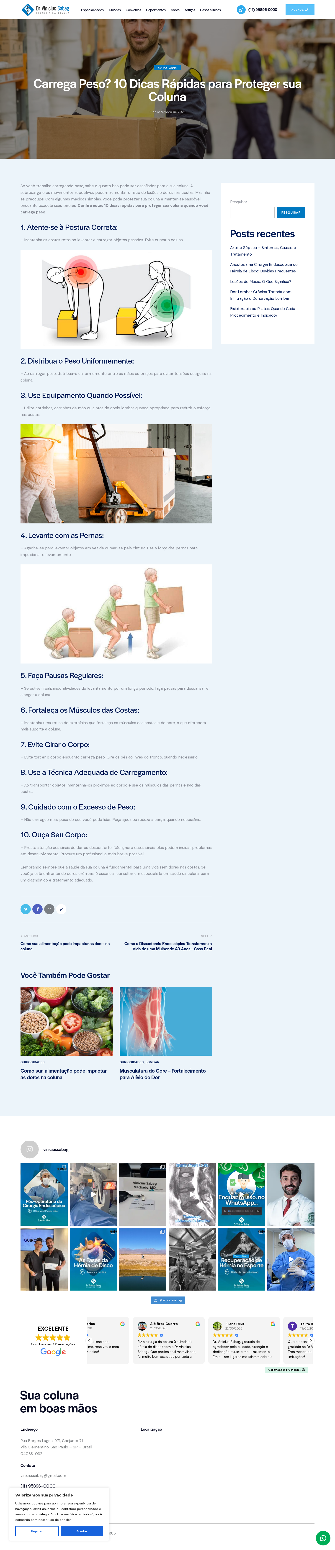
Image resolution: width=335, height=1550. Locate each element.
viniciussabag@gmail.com (43, 1475)
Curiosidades (167, 67)
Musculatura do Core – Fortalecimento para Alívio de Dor (163, 1074)
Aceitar (81, 1531)
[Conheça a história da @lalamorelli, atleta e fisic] (241, 1259)
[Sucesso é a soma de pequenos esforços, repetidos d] (192, 1259)
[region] (59, 1514)
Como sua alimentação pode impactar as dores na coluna (64, 1074)
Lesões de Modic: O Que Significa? (260, 281)
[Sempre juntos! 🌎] (142, 1259)
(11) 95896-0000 (38, 1486)
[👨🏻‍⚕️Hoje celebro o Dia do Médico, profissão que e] (290, 1194)
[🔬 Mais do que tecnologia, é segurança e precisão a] (93, 1194)
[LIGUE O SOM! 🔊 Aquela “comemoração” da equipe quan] (290, 1259)
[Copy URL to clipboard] (61, 909)
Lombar (153, 1062)
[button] (310, 1340)
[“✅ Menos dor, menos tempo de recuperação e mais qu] (192, 1194)
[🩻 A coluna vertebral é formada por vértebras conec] (93, 1259)
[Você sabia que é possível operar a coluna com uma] (44, 1194)
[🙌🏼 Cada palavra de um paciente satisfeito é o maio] (241, 1194)
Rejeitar (37, 1531)
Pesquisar (238, 201)
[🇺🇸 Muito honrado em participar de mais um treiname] (142, 1194)
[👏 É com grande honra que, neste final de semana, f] (44, 1259)
